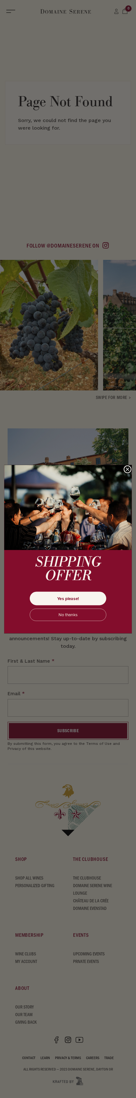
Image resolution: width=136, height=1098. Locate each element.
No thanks (68, 614)
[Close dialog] (127, 469)
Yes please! (68, 598)
